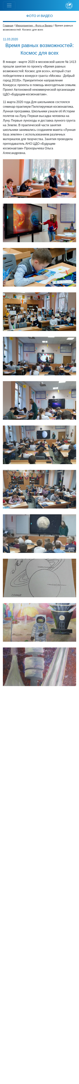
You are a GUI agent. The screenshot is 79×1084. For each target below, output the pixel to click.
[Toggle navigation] (9, 5)
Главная (8, 25)
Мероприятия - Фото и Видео (34, 25)
